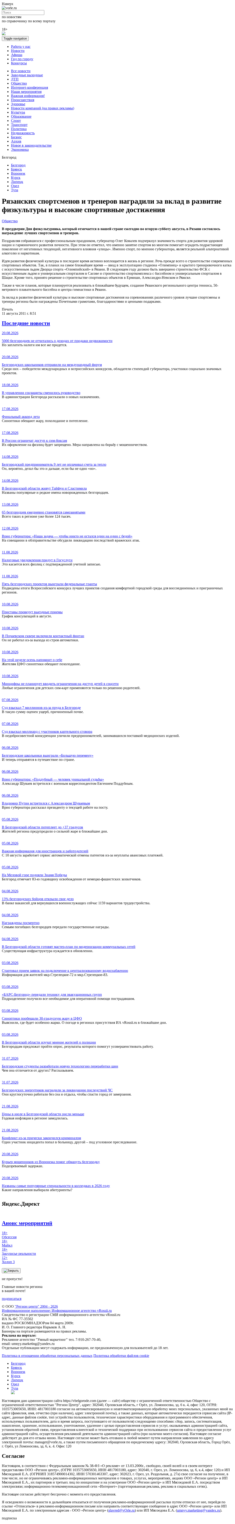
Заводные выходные (27, 75)
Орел (15, 186)
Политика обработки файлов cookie (121, 1356)
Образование (21, 116)
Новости (18, 51)
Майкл (7, 1243)
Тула (14, 190)
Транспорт (19, 125)
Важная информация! (28, 96)
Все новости (21, 71)
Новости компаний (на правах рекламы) (42, 108)
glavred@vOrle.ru (121, 1510)
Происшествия (22, 100)
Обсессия (9, 1235)
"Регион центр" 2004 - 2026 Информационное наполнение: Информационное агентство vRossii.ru (57, 1308)
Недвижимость (23, 133)
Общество (19, 83)
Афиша (16, 55)
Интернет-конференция (29, 87)
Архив (16, 141)
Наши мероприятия (26, 92)
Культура (18, 112)
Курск (15, 178)
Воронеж (18, 173)
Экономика (20, 149)
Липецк (17, 182)
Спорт (16, 121)
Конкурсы (19, 63)
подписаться (11, 1299)
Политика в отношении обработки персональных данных (47, 1356)
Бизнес (16, 137)
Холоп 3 (8, 1260)
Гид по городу (22, 59)
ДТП (15, 79)
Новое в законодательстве (31, 145)
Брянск (16, 169)
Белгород (18, 165)
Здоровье (18, 104)
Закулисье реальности (19, 1251)
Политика (19, 129)
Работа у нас (21, 47)
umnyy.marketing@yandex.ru (198, 1510)
